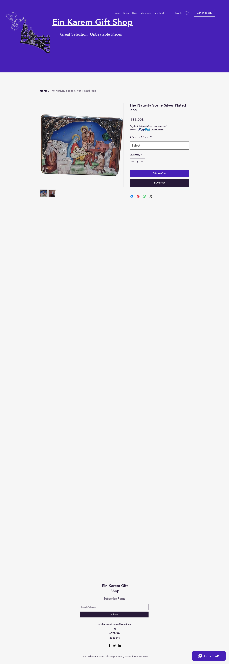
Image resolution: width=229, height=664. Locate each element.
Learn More (157, 129)
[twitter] (114, 645)
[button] (187, 12)
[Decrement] (132, 161)
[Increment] (142, 161)
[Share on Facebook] (132, 196)
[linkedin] (119, 645)
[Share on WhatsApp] (144, 196)
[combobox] (159, 145)
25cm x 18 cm (141, 137)
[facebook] (109, 645)
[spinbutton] (137, 161)
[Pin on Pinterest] (138, 196)
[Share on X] (151, 196)
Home (43, 90)
